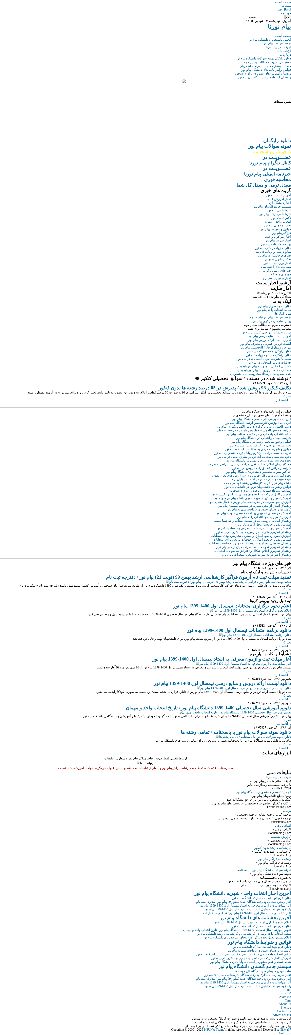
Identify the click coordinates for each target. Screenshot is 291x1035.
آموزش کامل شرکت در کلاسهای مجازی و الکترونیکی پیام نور (251, 494)
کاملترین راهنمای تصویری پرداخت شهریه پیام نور (259, 950)
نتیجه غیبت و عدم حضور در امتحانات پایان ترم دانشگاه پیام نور (250, 961)
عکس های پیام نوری (277, 259)
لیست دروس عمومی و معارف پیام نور (266, 343)
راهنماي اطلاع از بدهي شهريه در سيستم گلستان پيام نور (254, 505)
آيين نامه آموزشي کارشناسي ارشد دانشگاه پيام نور (258, 422)
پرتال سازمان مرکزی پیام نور (272, 321)
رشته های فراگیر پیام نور (275, 859)
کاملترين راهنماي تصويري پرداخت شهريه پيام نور (259, 509)
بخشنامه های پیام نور (277, 225)
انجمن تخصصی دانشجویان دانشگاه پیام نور (263, 792)
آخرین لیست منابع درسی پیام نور (269, 336)
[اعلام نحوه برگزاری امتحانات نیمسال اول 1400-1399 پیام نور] (250, 610)
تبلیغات (286, 5)
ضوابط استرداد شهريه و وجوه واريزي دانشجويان (259, 490)
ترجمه (287, 810)
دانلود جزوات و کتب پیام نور (273, 248)
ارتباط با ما (284, 51)
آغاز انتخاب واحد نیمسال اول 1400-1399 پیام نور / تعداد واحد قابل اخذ (246, 913)
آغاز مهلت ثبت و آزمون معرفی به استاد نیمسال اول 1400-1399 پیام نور (221, 659)
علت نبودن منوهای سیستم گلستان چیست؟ (262, 971)
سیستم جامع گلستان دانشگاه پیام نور (254, 966)
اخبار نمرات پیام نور (278, 240)
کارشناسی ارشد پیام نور (275, 214)
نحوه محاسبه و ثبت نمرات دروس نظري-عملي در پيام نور (254, 456)
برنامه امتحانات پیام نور (276, 244)
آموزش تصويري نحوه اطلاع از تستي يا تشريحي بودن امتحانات (251, 535)
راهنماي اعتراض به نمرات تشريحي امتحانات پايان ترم (256, 554)
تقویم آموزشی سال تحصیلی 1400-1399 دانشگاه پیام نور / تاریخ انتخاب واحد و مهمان (208, 707)
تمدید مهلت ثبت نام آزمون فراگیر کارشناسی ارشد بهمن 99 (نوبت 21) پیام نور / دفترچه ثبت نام (198, 577)
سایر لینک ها (283, 313)
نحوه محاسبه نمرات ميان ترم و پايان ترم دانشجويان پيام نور (252, 453)
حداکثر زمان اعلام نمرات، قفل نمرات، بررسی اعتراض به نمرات (249, 464)
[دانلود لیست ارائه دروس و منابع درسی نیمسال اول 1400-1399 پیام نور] (244, 688)
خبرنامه (286, 13)
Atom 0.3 (285, 997)
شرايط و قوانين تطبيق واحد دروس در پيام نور (261, 468)
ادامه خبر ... (283, 400)
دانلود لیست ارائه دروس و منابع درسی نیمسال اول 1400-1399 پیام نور (222, 683)
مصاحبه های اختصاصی (276, 266)
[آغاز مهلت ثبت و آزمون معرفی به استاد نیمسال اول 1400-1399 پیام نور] (243, 663)
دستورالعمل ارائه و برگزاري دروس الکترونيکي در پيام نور (254, 426)
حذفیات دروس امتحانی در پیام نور (269, 362)
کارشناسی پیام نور (279, 210)
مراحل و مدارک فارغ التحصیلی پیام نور (266, 347)
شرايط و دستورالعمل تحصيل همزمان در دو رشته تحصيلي (253, 430)
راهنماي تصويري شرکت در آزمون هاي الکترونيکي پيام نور (253, 532)
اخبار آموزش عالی (279, 199)
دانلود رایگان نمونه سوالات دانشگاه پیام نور (263, 58)
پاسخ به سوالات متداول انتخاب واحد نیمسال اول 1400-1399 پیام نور (247, 909)
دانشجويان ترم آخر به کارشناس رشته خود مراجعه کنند (255, 483)
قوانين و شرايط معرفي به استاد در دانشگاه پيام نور (258, 449)
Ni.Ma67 (285, 1029)
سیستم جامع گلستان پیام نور (272, 206)
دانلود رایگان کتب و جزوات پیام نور (268, 355)
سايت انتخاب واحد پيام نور (274, 309)
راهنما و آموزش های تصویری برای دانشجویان (261, 73)
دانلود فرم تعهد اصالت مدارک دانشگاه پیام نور (261, 898)
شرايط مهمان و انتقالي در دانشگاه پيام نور (263, 437)
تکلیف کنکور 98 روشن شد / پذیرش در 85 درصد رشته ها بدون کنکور (225, 387)
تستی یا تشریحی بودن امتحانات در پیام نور (264, 358)
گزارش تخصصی (280, 836)
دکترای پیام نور (281, 217)
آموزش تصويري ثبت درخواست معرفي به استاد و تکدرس (254, 528)
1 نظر (287, 618)
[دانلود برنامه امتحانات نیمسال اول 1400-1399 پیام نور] (255, 635)
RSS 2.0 (286, 993)
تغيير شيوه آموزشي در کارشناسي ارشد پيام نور (260, 445)
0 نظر (287, 396)
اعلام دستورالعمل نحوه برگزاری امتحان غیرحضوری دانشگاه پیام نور (247, 937)
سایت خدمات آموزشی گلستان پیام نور (266, 332)
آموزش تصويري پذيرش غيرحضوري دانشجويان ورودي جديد (252, 498)
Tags (288, 1000)
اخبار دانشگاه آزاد (279, 202)
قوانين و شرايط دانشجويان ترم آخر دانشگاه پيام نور (258, 486)
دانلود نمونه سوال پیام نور (274, 306)
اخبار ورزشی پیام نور (277, 263)
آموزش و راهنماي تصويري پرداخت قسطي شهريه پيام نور (253, 513)
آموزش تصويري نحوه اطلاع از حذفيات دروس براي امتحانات (252, 539)
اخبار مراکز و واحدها (277, 236)
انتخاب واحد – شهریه (277, 221)
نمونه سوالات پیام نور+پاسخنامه (270, 317)
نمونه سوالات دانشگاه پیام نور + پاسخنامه (264, 870)
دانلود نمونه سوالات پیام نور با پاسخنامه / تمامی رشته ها (236, 732)
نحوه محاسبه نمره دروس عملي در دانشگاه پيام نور (258, 460)
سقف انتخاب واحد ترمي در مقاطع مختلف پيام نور (258, 434)
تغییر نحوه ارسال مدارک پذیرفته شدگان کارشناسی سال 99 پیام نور (247, 975)
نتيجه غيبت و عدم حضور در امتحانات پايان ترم (261, 479)
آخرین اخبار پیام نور (278, 195)
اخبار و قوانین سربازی (276, 278)
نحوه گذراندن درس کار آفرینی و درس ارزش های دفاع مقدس (251, 475)
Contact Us (284, 1011)
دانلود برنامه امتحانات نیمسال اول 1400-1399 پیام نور (239, 630)
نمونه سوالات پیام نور (277, 43)
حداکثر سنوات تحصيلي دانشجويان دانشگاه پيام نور (258, 471)
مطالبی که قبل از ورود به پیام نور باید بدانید (263, 366)
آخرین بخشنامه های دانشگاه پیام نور (255, 917)
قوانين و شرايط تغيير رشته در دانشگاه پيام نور (261, 441)
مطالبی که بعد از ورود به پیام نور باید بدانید (263, 370)
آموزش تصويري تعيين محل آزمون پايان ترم (263, 524)
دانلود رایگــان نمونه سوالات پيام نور (270, 146)
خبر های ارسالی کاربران (275, 270)
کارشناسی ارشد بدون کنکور (272, 847)
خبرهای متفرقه (281, 274)
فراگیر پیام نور (281, 233)
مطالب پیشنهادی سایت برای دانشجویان (265, 66)
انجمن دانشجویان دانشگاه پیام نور (269, 39)
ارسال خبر (284, 9)
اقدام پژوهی (283, 825)
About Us (285, 1004)
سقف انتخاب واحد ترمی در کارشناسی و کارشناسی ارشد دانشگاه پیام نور (243, 933)
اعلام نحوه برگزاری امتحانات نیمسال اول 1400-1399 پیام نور (232, 605)
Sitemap (286, 1007)
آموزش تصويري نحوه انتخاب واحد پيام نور (264, 517)
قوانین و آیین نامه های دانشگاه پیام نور (266, 69)
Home (287, 989)
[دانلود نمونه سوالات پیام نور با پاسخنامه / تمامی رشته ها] (253, 736)
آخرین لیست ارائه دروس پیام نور (269, 340)
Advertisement (282, 1014)
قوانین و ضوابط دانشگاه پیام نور (259, 942)
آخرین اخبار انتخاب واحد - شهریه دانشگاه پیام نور (242, 893)
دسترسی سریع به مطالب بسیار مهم (267, 62)
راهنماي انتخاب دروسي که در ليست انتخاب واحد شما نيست (252, 520)
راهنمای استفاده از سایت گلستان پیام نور (264, 77)
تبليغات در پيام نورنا (278, 777)
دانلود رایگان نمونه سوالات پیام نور (269, 351)
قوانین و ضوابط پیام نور (276, 229)
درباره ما (285, 54)
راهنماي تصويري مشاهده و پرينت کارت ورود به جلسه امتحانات (250, 543)
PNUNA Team (213, 1029)
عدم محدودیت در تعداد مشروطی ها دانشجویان (260, 373)
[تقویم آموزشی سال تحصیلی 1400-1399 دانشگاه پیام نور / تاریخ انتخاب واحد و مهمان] (235, 712)
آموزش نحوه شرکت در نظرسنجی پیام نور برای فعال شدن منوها (249, 502)
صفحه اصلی (283, 2)
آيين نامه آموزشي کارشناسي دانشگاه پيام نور (261, 419)
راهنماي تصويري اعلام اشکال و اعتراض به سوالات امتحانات (252, 550)
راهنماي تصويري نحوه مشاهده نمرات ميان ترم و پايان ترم (253, 547)
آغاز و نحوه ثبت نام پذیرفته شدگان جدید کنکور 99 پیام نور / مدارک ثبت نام (243, 901)
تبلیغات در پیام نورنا (278, 47)
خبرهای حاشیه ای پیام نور (274, 255)
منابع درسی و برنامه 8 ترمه (273, 251)
